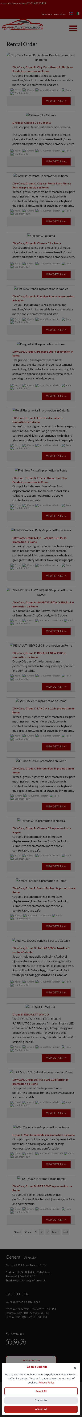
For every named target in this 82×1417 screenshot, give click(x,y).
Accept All (41, 1409)
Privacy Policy (46, 1382)
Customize (41, 1400)
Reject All (41, 1391)
